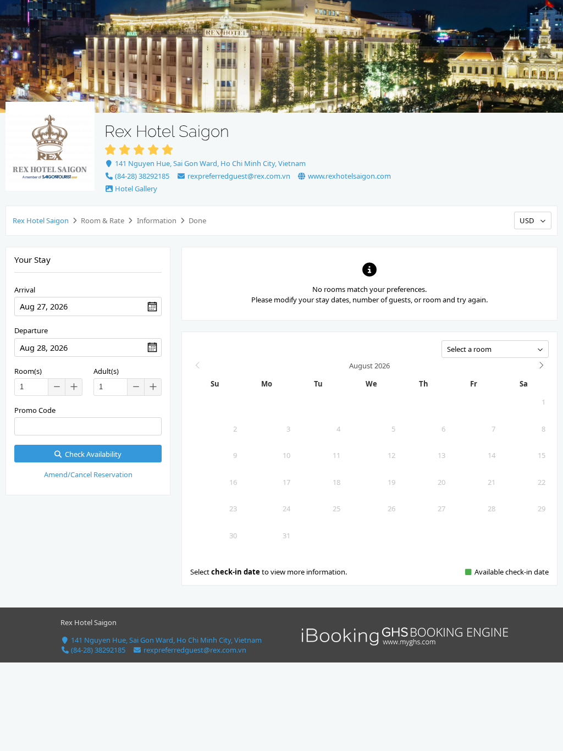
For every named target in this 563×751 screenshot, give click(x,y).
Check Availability (92, 454)
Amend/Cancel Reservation (88, 474)
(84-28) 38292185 (141, 176)
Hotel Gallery (135, 189)
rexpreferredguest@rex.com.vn (238, 176)
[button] (73, 387)
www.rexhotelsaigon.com (348, 176)
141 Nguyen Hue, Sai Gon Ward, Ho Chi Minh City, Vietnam (209, 163)
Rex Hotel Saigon (41, 220)
